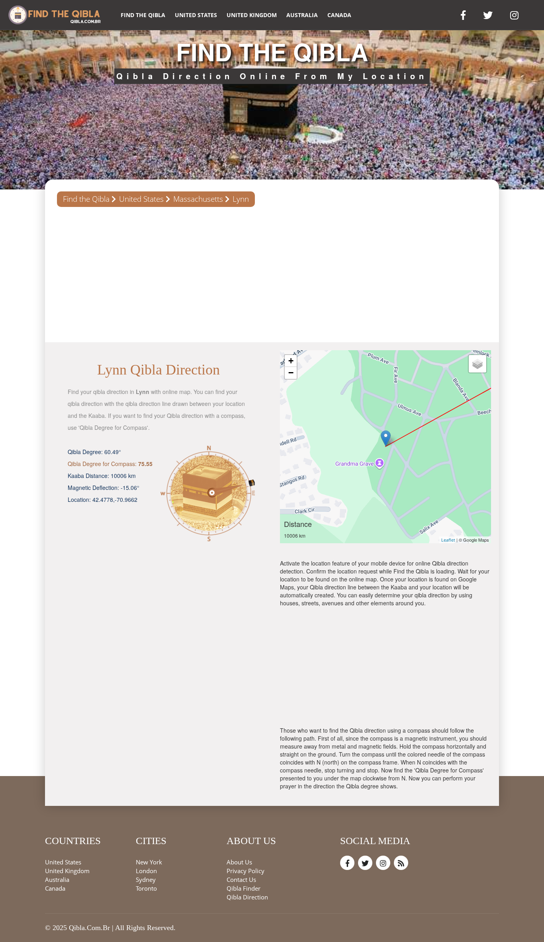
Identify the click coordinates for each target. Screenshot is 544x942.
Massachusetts (198, 199)
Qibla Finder (243, 889)
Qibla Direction (247, 897)
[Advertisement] (272, 274)
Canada (339, 15)
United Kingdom (252, 15)
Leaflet (448, 540)
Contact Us (241, 880)
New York (149, 862)
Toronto (146, 889)
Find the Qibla (143, 15)
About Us (239, 862)
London (146, 871)
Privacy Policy (245, 871)
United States (196, 15)
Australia (302, 15)
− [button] (291, 373)
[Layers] (477, 364)
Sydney (146, 880)
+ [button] (291, 361)
